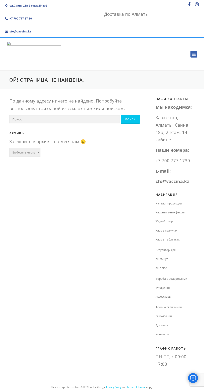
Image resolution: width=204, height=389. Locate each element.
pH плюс (161, 268)
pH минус (162, 259)
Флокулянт (163, 287)
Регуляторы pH (166, 250)
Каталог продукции (169, 203)
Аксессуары (163, 296)
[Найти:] (64, 119)
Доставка (162, 325)
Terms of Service (136, 387)
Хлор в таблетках (167, 239)
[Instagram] (197, 4)
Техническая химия (169, 307)
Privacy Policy (113, 387)
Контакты (162, 334)
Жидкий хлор (164, 221)
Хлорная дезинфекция (170, 212)
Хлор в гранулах (166, 230)
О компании (164, 316)
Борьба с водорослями (171, 279)
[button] (193, 54)
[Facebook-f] (189, 4)
